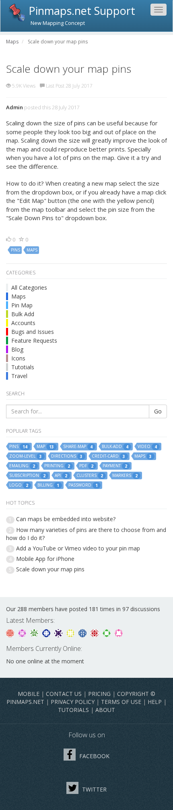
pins (15, 250)
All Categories (29, 287)
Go (158, 411)
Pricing (99, 694)
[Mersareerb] (83, 632)
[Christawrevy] (119, 632)
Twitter (93, 789)
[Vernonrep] (107, 632)
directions (66, 456)
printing (57, 466)
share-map (78, 447)
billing (48, 485)
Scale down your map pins (50, 569)
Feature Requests (34, 340)
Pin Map (22, 305)
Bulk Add (22, 314)
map (45, 447)
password (83, 485)
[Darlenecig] (59, 632)
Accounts (23, 323)
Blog (17, 349)
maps (32, 250)
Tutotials (22, 367)
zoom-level (25, 456)
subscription (27, 475)
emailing (22, 466)
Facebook (93, 756)
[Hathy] (11, 632)
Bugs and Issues (32, 331)
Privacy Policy (73, 702)
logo (18, 485)
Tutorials (73, 710)
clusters (89, 475)
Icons (18, 358)
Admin (14, 107)
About (105, 710)
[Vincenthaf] (47, 632)
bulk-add (115, 447)
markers (125, 475)
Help (155, 702)
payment (115, 466)
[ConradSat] (23, 632)
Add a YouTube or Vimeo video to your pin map (78, 548)
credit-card (108, 456)
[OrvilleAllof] (95, 632)
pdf (86, 466)
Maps (18, 296)
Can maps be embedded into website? (65, 519)
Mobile (28, 694)
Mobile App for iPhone (45, 558)
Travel (19, 376)
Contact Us (64, 694)
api (61, 475)
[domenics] (71, 632)
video (147, 447)
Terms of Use (121, 702)
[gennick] (35, 632)
